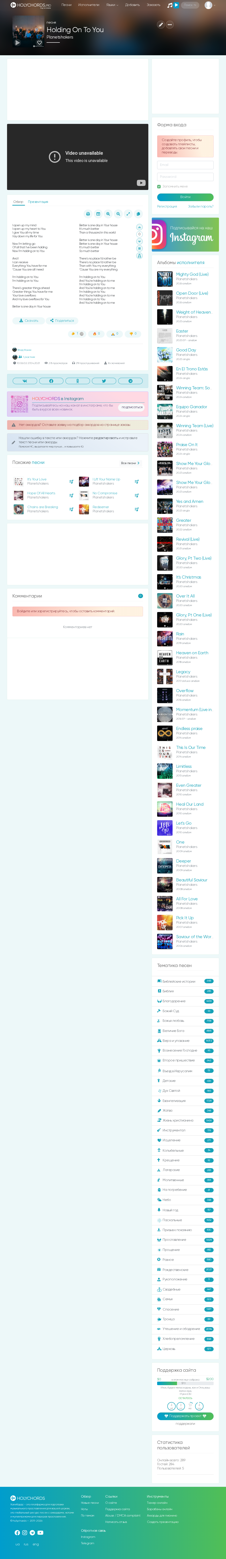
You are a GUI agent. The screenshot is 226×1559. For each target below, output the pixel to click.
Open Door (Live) (192, 293)
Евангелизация (187, 1101)
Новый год (187, 1210)
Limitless (184, 766)
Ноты (84, 1509)
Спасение (187, 1309)
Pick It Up (185, 918)
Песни (67, 5)
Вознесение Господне (186, 1050)
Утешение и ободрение (187, 1329)
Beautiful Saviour (191, 880)
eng (36, 1544)
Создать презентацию (163, 1522)
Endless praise (189, 728)
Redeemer (101, 507)
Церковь (187, 1349)
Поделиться (64, 321)
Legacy (183, 672)
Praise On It (187, 445)
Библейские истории (187, 981)
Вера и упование (187, 1040)
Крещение (186, 1160)
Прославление (187, 1239)
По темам (87, 1515)
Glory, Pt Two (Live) (193, 558)
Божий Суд (186, 1011)
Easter (182, 331)
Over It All (185, 596)
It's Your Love (36, 479)
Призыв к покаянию (187, 1230)
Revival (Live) (188, 539)
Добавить (132, 5)
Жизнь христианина (187, 1120)
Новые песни (90, 1502)
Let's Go (184, 823)
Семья (187, 1299)
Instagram (88, 1537)
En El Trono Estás (192, 369)
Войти (185, 197)
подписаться (132, 407)
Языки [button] (111, 5)
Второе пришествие (187, 1060)
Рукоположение (186, 1279)
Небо (187, 1200)
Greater (183, 520)
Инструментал (187, 1130)
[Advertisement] (77, 89)
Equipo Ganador (191, 407)
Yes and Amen (189, 501)
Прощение (187, 1250)
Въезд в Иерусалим (186, 1071)
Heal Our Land (189, 804)
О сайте (111, 1502)
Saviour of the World (195, 937)
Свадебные (187, 1289)
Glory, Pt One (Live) (194, 615)
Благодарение (187, 1001)
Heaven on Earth (192, 653)
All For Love (187, 899)
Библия (187, 991)
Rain (180, 634)
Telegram (87, 1543)
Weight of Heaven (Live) (198, 312)
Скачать (31, 321)
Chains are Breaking (42, 507)
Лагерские (187, 1170)
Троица (186, 1319)
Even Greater (189, 785)
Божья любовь (187, 1020)
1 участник (29, 357)
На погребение (186, 1190)
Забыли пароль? (201, 206)
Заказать (153, 5)
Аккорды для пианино (162, 1515)
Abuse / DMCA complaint (122, 1515)
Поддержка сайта (117, 1509)
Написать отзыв (116, 1522)
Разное (187, 1259)
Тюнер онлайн (157, 1502)
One (180, 842)
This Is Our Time (191, 747)
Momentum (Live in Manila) (201, 710)
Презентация (38, 202)
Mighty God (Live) (192, 274)
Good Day (186, 350)
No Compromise (105, 493)
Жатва (187, 1110)
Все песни (128, 463)
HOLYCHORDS (46, 399)
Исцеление (187, 1140)
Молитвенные (187, 1180)
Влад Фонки (24, 350)
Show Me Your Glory (195, 482)
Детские (187, 1081)
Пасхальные (187, 1220)
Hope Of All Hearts (41, 493)
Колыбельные (186, 1150)
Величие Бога (187, 1031)
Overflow (185, 691)
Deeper (183, 861)
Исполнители (88, 5)
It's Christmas (188, 577)
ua (17, 1544)
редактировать (106, 438)
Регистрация (167, 206)
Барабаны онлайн (159, 1509)
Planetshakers (60, 37)
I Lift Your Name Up (106, 479)
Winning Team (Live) (194, 426)
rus (26, 1544)
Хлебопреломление (187, 1338)
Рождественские (187, 1269)
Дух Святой (187, 1090)
